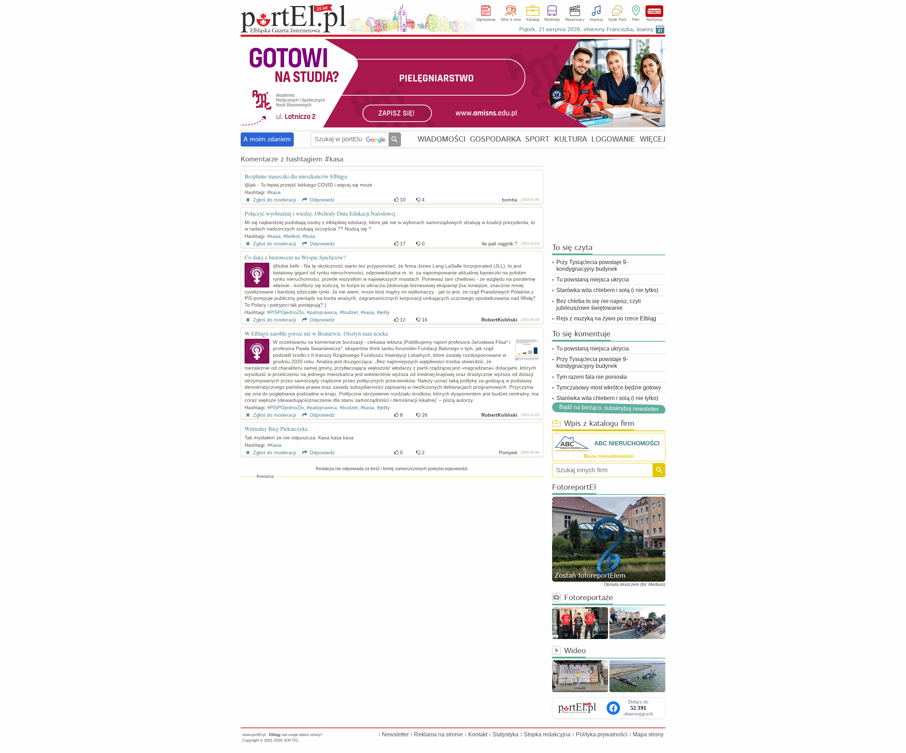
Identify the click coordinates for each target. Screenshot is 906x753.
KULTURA (570, 139)
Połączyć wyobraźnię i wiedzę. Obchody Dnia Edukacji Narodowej (320, 213)
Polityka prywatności (601, 734)
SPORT (537, 139)
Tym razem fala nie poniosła (591, 377)
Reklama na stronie (438, 734)
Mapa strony (648, 734)
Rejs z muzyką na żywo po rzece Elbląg (606, 318)
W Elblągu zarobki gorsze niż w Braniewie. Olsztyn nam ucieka (316, 333)
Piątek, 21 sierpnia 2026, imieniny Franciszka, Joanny (586, 29)
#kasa (274, 192)
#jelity (383, 312)
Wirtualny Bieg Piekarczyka (276, 428)
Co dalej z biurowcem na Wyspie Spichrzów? (295, 257)
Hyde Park (617, 20)
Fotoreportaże (588, 598)
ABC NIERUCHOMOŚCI (627, 443)
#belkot (291, 236)
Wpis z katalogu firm (599, 423)
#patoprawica (322, 312)
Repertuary (574, 20)
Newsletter (395, 734)
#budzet (349, 312)
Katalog (532, 20)
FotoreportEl (574, 487)
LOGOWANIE (613, 139)
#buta (309, 236)
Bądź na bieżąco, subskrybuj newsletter (609, 408)
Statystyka (505, 734)
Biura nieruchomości (609, 456)
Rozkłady (552, 20)
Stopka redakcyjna (547, 734)
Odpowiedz (321, 199)
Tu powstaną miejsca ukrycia (592, 279)
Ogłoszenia (485, 20)
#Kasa (274, 445)
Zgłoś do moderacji (274, 199)
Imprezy (596, 20)
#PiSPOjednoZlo (285, 312)
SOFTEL (291, 740)
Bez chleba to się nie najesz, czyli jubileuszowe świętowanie (598, 304)
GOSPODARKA (495, 139)
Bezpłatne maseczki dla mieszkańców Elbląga (296, 176)
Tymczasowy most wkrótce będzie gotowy (608, 387)
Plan (636, 20)
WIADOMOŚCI (441, 139)
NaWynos (654, 11)
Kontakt (477, 734)
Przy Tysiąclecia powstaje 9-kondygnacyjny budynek (592, 265)
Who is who (511, 20)
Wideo (575, 651)
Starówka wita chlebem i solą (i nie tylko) (607, 290)
